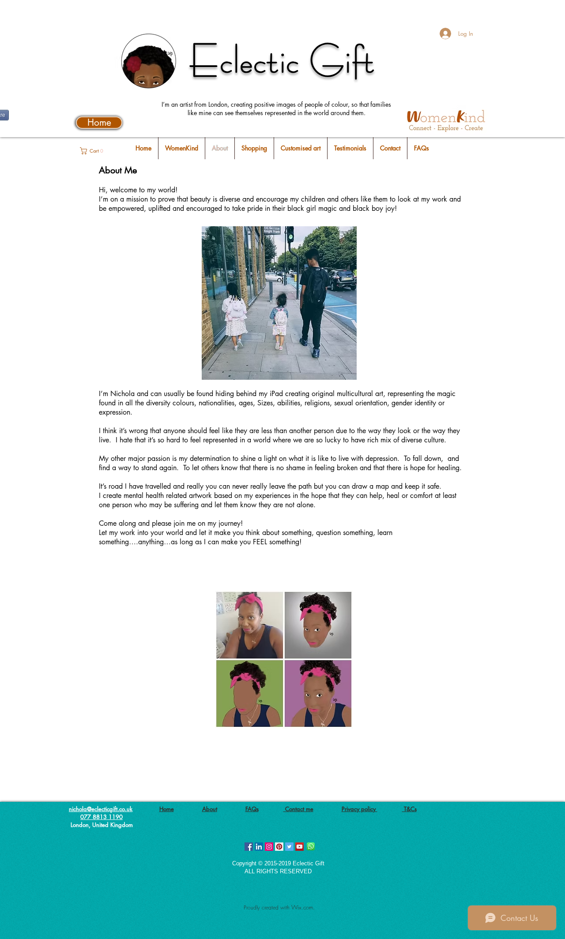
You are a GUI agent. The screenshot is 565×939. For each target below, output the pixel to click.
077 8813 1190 (101, 817)
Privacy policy (359, 809)
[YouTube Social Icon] (299, 846)
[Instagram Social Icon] (269, 846)
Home (166, 809)
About (209, 809)
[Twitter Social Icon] (289, 846)
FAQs (252, 809)
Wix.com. (303, 907)
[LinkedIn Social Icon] (259, 846)
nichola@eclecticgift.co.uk (100, 809)
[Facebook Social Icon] (249, 846)
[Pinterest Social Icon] (279, 846)
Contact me (298, 809)
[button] (95, 150)
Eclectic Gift (282, 60)
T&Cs (409, 809)
